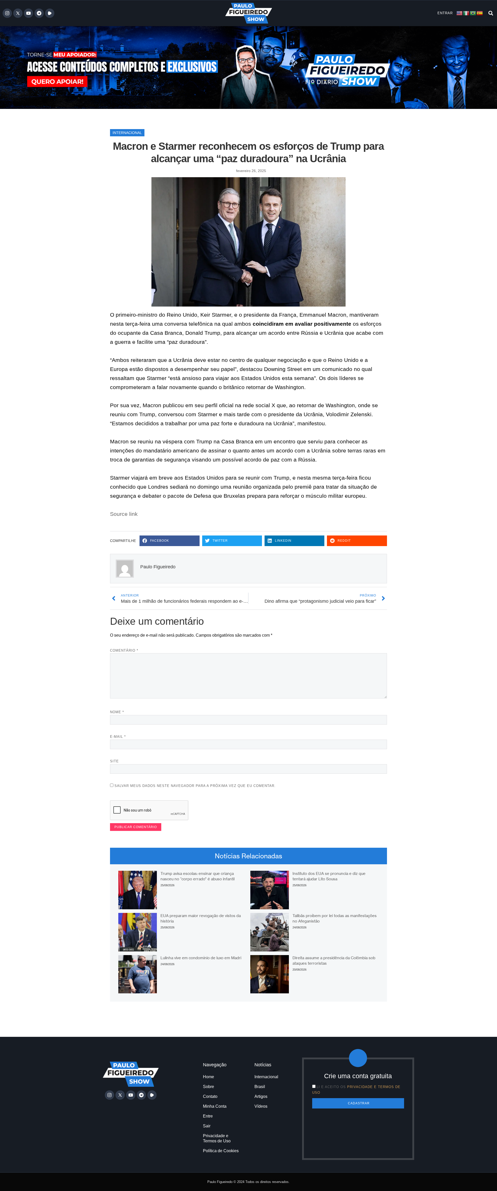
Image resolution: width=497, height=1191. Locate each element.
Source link (124, 514)
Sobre (208, 1086)
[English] (459, 13)
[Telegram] (39, 13)
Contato (210, 1096)
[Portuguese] (473, 13)
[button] (490, 13)
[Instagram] (7, 13)
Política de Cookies (221, 1151)
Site (114, 761)
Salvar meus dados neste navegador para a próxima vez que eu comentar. (195, 786)
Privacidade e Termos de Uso (217, 1138)
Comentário (124, 650)
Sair (206, 1126)
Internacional (127, 133)
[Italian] (466, 13)
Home (208, 1077)
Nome (117, 712)
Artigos (260, 1096)
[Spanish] (480, 13)
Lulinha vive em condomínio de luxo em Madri (200, 957)
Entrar (445, 13)
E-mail (118, 737)
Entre (208, 1116)
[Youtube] (28, 13)
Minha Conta (214, 1106)
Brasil (259, 1086)
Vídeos (260, 1106)
